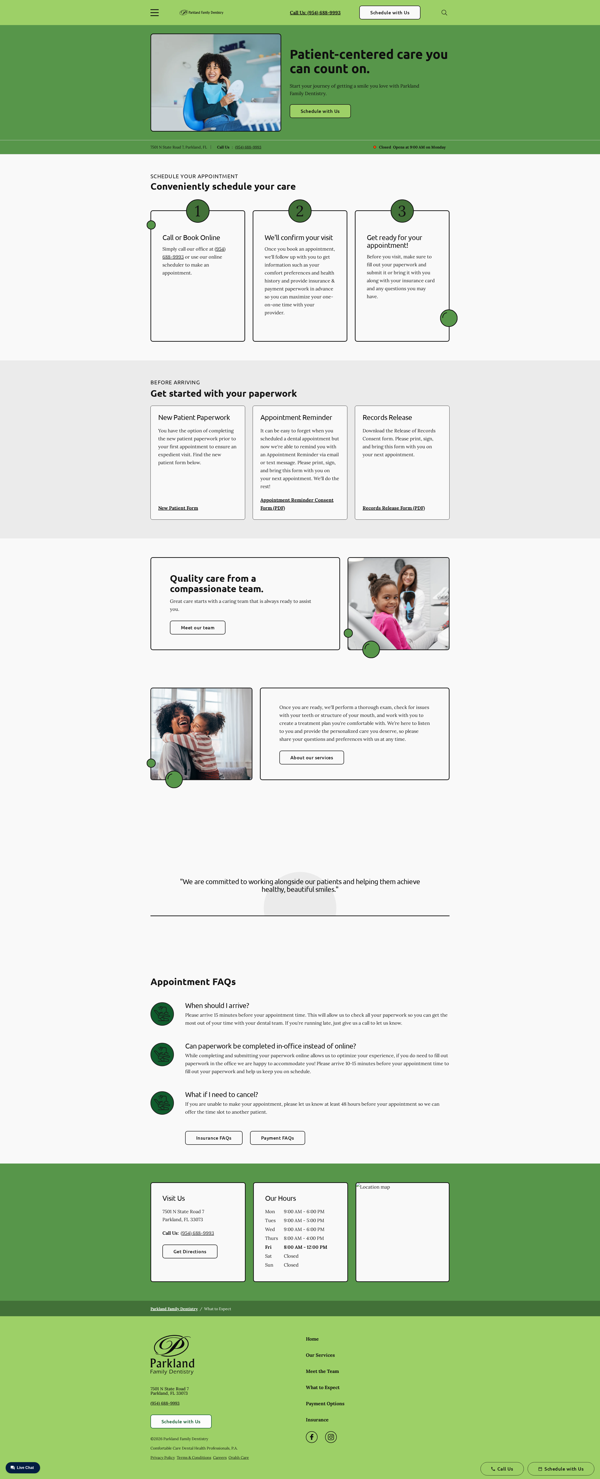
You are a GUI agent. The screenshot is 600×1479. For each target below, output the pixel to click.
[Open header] (155, 12)
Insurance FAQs (214, 1138)
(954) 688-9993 (248, 147)
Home (312, 1339)
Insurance (317, 1420)
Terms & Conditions (194, 1457)
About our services (311, 757)
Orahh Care (239, 1457)
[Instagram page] (331, 1437)
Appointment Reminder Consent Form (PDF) (297, 504)
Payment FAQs (277, 1138)
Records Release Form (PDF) (394, 508)
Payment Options (325, 1403)
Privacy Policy (162, 1457)
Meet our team (197, 627)
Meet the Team (322, 1371)
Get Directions (189, 1251)
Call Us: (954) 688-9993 (315, 12)
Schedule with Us (389, 12)
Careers (220, 1457)
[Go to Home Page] (201, 12)
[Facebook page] (312, 1437)
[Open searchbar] (444, 12)
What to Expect (323, 1387)
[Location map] (402, 1232)
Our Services (320, 1355)
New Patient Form (178, 508)
